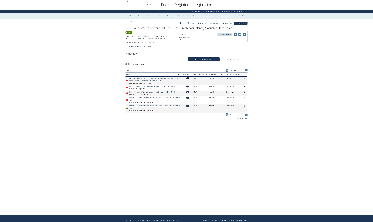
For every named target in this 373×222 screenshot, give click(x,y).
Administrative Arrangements (203, 16)
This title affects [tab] (234, 59)
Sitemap (231, 220)
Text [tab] (183, 23)
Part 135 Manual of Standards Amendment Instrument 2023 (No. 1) (152, 92)
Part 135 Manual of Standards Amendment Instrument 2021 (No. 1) (152, 86)
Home (127, 22)
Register (210, 11)
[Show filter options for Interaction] (222, 74)
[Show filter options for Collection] (191, 74)
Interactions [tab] (242, 23)
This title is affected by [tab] (205, 59)
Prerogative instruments (225, 16)
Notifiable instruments (172, 16)
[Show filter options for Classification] (206, 74)
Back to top (243, 118)
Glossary (215, 220)
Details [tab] (192, 23)
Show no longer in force (136, 64)
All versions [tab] (229, 23)
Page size (233, 70)
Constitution (130, 16)
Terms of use (206, 220)
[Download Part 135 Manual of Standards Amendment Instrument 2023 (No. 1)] (244, 92)
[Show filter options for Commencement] (239, 74)
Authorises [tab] (203, 23)
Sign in (226, 11)
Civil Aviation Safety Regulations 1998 (138, 46)
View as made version (224, 34)
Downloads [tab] (216, 23)
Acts (139, 16)
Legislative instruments (153, 16)
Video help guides (241, 220)
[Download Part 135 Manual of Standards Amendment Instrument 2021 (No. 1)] (244, 86)
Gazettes (186, 16)
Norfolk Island (241, 16)
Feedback (223, 220)
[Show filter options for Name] (178, 74)
